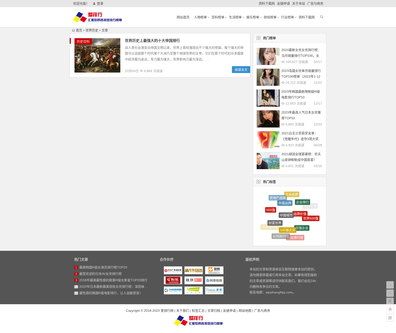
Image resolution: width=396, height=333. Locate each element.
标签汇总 (198, 310)
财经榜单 (270, 17)
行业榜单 (287, 17)
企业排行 (302, 199)
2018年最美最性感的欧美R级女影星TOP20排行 (113, 280)
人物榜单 (200, 17)
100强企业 (287, 224)
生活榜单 (235, 17)
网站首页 (183, 17)
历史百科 (83, 41)
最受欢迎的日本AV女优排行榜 (100, 274)
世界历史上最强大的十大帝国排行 (152, 41)
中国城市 (286, 208)
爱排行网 (167, 310)
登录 (100, 3)
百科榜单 (218, 17)
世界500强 (310, 215)
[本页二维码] (390, 318)
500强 (270, 206)
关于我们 (182, 310)
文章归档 (213, 310)
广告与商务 (315, 3)
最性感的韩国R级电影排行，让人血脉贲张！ (111, 293)
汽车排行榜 (270, 225)
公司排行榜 (281, 233)
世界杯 (307, 230)
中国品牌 (284, 198)
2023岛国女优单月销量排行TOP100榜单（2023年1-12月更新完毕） (301, 76)
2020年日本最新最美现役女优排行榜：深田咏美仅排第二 (119, 286)
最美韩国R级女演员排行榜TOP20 (103, 267)
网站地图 (245, 310)
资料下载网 (267, 3)
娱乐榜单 (252, 17)
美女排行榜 (295, 235)
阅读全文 (241, 69)
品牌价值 (300, 208)
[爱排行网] (198, 320)
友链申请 (283, 3)
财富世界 (275, 217)
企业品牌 (291, 193)
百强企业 (301, 223)
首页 (79, 30)
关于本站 (298, 3)
